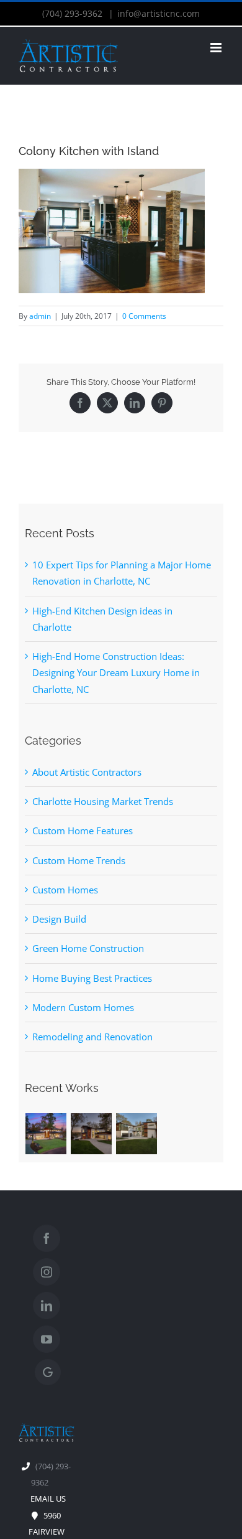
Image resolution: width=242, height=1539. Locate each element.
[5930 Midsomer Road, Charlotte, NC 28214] (91, 1133)
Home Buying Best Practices (92, 978)
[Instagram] (46, 1272)
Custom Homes (65, 889)
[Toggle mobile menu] (216, 47)
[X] (107, 402)
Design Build (59, 919)
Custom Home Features (82, 830)
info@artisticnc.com (158, 13)
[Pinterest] (162, 402)
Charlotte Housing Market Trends (102, 801)
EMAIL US (46, 1498)
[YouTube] (46, 1339)
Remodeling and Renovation (92, 1036)
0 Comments (144, 316)
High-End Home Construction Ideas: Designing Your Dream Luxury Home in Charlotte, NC (116, 672)
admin (40, 316)
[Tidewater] (46, 1133)
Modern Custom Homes (83, 1007)
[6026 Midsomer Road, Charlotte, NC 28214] (136, 1133)
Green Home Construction (88, 948)
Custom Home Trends (78, 860)
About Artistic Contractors (86, 772)
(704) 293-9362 (73, 13)
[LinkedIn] (134, 402)
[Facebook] (80, 402)
